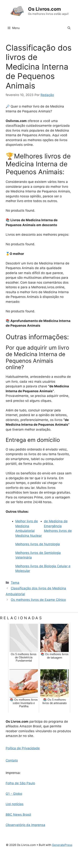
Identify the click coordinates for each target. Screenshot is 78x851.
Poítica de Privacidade (23, 748)
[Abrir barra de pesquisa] (69, 28)
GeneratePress (62, 845)
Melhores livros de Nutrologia (37, 544)
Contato (12, 760)
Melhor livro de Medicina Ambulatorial (26, 526)
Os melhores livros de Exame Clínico (38, 600)
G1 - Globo (14, 794)
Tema (15, 582)
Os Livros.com (44, 9)
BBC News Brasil (18, 814)
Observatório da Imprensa (25, 825)
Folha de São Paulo (20, 783)
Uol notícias (14, 804)
